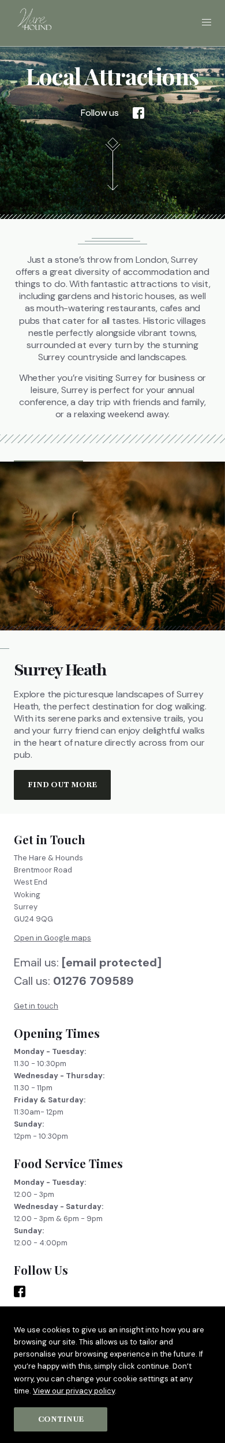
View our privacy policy (74, 1391)
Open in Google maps (52, 938)
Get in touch (36, 1005)
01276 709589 (93, 980)
